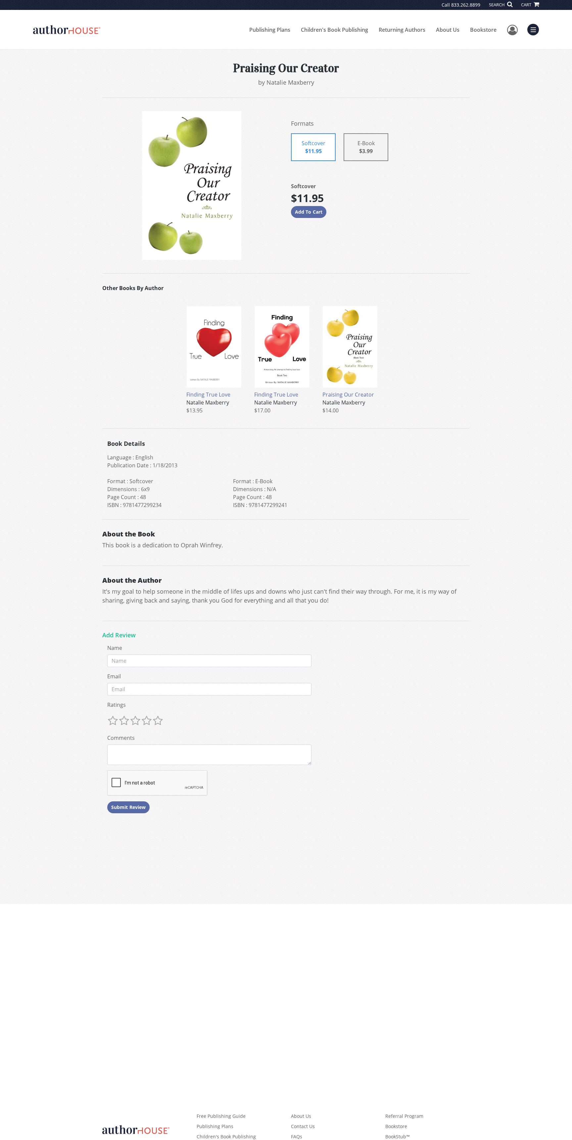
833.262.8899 (465, 5)
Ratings (116, 704)
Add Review (119, 635)
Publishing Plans (269, 29)
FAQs (296, 1136)
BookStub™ (397, 1136)
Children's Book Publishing (334, 29)
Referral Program (404, 1116)
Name (114, 648)
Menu (535, 29)
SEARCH (497, 5)
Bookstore (483, 29)
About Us (447, 29)
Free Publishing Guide (221, 1116)
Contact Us (303, 1126)
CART (526, 5)
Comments (121, 737)
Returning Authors (402, 29)
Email (114, 676)
